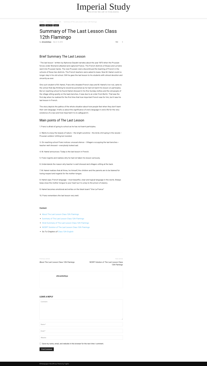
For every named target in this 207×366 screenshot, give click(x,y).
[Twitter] (47, 47)
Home (42, 22)
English (56, 25)
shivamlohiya (46, 42)
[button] (164, 19)
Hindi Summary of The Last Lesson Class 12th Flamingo (65, 223)
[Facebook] (42, 47)
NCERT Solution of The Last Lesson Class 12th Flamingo (66, 227)
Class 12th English (65, 231)
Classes (49, 22)
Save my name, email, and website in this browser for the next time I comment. (73, 344)
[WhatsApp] (58, 47)
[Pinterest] (53, 47)
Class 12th (57, 22)
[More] (64, 47)
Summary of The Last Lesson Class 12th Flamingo (63, 218)
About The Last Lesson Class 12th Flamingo (60, 214)
